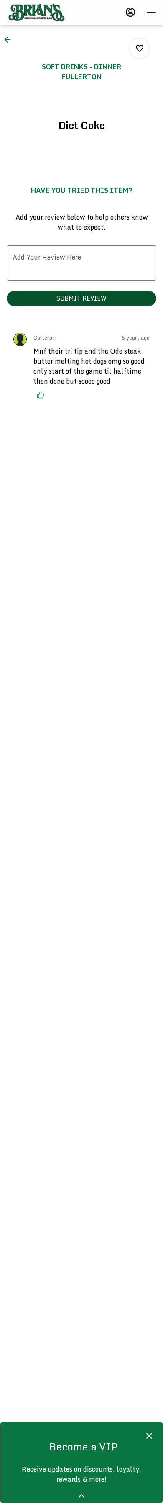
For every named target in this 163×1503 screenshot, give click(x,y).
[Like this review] (42, 394)
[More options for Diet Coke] (140, 48)
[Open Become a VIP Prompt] (81, 1496)
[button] (10, 40)
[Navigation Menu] (151, 12)
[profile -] (130, 12)
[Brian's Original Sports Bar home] (44, 12)
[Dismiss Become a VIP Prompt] (149, 1436)
